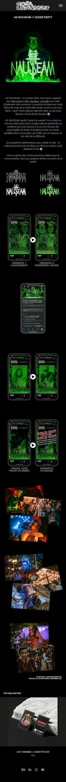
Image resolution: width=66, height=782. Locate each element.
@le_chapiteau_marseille (37, 101)
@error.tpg (16, 101)
